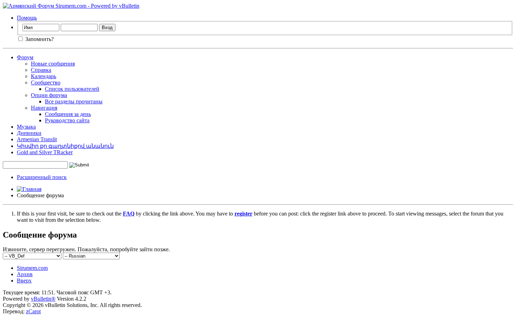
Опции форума (49, 95)
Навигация (44, 108)
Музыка (26, 127)
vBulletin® (43, 299)
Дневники (29, 133)
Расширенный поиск (42, 177)
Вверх (24, 280)
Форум (25, 57)
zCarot (33, 311)
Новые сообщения (53, 64)
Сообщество (45, 83)
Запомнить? (39, 39)
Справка (41, 70)
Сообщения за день (68, 114)
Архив (25, 274)
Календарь (43, 76)
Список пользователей (72, 89)
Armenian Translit (37, 139)
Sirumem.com (32, 268)
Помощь (27, 18)
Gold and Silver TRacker (45, 152)
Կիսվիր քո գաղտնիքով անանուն (65, 146)
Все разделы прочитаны (73, 101)
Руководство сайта (67, 120)
